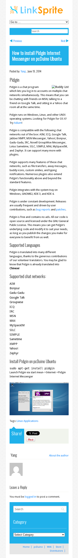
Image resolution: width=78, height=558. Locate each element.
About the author (59, 455)
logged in (30, 496)
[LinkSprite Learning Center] (37, 15)
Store (58, 547)
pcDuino (38, 547)
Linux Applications (27, 420)
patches (61, 209)
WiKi (49, 547)
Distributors (56, 551)
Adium (18, 122)
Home (26, 547)
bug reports (43, 209)
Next (63, 40)
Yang (23, 71)
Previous (17, 40)
